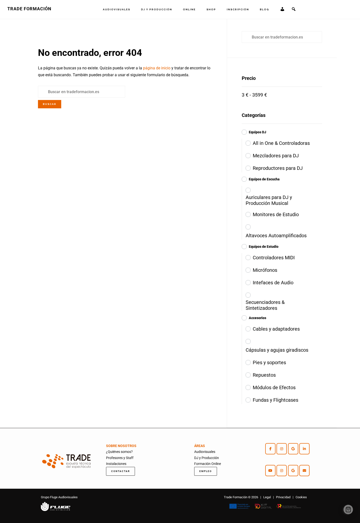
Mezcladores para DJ (276, 156)
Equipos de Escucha (264, 179)
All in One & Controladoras (281, 143)
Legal (267, 497)
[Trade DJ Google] (293, 470)
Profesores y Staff (119, 458)
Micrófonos (265, 270)
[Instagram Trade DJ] (281, 470)
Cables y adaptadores (276, 329)
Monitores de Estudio (276, 214)
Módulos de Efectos (274, 387)
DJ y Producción (206, 458)
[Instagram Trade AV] (281, 448)
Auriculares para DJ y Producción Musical (269, 200)
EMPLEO (205, 471)
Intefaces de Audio (273, 283)
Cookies (301, 497)
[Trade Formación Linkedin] (304, 448)
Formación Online (207, 464)
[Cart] (348, 509)
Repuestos (264, 375)
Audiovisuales (204, 452)
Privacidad (283, 497)
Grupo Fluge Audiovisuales (59, 497)
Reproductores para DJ (278, 168)
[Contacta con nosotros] (304, 470)
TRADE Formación (29, 8)
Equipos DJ (257, 132)
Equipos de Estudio (263, 247)
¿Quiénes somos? (119, 452)
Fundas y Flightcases (275, 400)
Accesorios (257, 318)
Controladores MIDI (274, 258)
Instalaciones (116, 464)
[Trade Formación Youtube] (270, 470)
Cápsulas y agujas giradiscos (277, 350)
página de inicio (156, 68)
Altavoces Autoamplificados (276, 235)
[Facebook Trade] (270, 448)
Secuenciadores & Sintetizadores (265, 305)
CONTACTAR (120, 471)
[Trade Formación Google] (293, 448)
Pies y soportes (269, 362)
